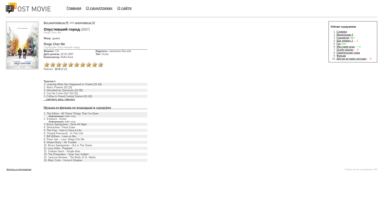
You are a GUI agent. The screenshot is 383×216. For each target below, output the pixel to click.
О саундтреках (99, 8)
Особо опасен (345, 49)
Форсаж (341, 55)
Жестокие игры (346, 46)
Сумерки (342, 31)
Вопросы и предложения (19, 169)
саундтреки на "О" (85, 22)
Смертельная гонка (348, 52)
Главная (74, 8)
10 (101, 65)
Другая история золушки (351, 58)
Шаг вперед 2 (345, 40)
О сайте (124, 8)
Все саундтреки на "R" (56, 22)
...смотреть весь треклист (59, 99)
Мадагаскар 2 (345, 34)
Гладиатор (343, 37)
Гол (339, 43)
